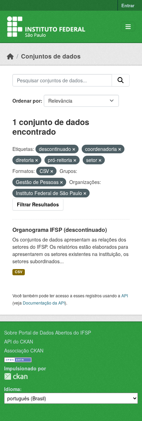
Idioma (12, 389)
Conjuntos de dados (51, 56)
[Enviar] (121, 80)
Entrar (127, 5)
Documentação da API (44, 303)
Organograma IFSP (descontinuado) (59, 230)
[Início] (10, 56)
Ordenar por (26, 100)
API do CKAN (18, 341)
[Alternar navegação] (128, 27)
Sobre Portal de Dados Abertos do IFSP (47, 332)
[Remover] (73, 149)
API (124, 295)
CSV (18, 271)
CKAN (16, 376)
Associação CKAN (23, 350)
